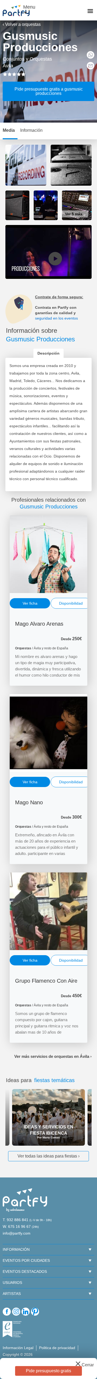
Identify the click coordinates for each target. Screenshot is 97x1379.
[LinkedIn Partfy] (26, 1312)
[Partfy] (19, 10)
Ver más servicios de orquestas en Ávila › (53, 1056)
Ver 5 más (73, 214)
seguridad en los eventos (56, 318)
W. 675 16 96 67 (17, 1226)
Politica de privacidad (57, 1348)
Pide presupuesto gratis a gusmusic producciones (49, 91)
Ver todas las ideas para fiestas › (48, 1156)
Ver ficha (30, 603)
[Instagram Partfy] (16, 1312)
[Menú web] (90, 11)
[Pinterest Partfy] (35, 1312)
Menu (28, 7)
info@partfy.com (16, 1233)
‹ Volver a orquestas (22, 24)
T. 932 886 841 (15, 1220)
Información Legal (18, 1348)
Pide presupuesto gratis (48, 1370)
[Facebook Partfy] (7, 1312)
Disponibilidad (71, 603)
